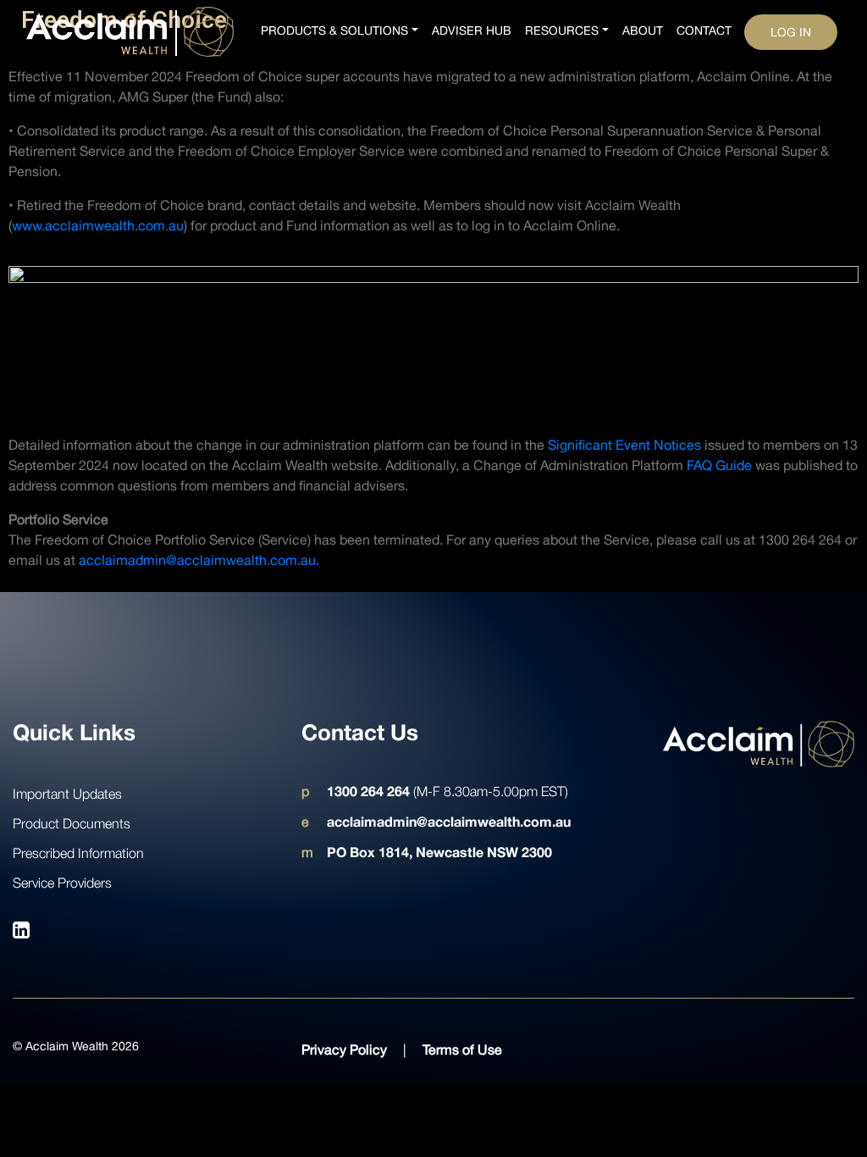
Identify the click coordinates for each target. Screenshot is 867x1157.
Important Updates (67, 793)
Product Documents (71, 823)
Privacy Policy (344, 1049)
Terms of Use (462, 1049)
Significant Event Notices (624, 444)
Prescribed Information (78, 853)
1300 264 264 (368, 791)
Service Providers (62, 882)
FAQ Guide (719, 465)
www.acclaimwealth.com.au (98, 225)
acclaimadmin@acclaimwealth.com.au (197, 559)
